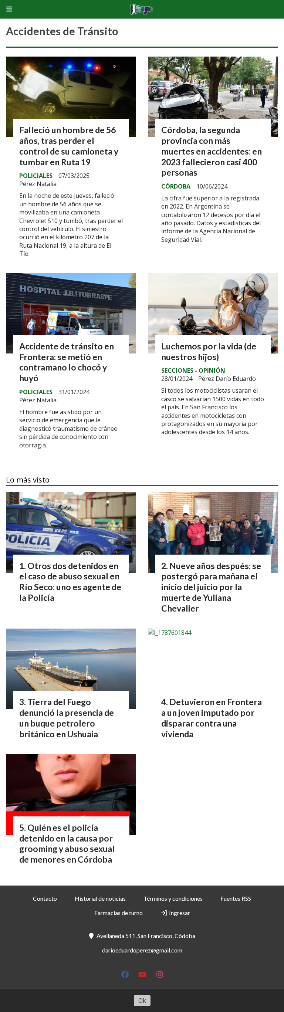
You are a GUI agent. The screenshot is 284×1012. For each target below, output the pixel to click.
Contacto (45, 898)
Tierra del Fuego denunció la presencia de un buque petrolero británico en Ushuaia (66, 718)
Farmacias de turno (118, 912)
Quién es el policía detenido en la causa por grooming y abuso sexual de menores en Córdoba (67, 843)
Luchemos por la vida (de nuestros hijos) (208, 351)
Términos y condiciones (173, 898)
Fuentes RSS (235, 898)
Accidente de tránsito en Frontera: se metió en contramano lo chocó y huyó (66, 362)
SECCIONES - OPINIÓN (193, 370)
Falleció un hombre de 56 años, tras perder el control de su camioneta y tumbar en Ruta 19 (68, 146)
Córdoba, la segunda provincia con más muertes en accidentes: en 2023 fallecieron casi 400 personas (211, 151)
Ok (142, 1000)
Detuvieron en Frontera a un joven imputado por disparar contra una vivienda (211, 718)
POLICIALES (36, 176)
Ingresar (179, 912)
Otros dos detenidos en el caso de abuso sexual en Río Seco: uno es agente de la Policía (70, 582)
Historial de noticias (100, 898)
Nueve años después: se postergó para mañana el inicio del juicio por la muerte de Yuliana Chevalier (211, 587)
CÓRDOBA (175, 186)
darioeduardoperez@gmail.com (142, 950)
